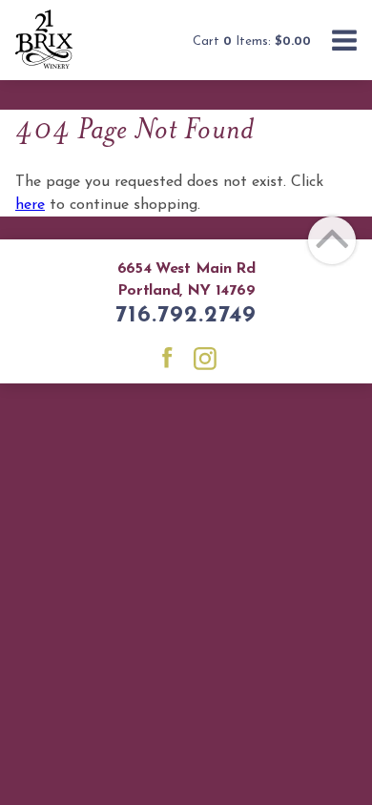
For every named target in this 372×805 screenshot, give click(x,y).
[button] (344, 42)
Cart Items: (252, 41)
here (30, 205)
